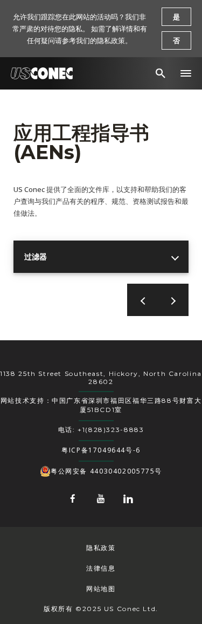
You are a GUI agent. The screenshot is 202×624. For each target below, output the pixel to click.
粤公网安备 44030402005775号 (106, 471)
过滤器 (35, 257)
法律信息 (100, 568)
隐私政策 (100, 547)
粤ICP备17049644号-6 (101, 450)
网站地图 (100, 588)
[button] (185, 73)
